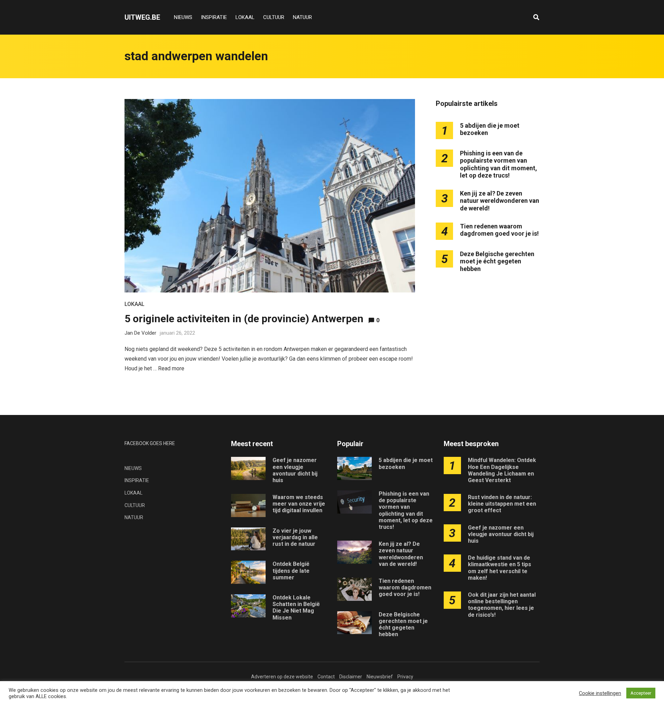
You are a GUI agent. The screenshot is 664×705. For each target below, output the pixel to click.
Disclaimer (350, 676)
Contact (326, 676)
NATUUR (302, 17)
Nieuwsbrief (380, 676)
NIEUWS (183, 17)
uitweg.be (142, 17)
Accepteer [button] (640, 693)
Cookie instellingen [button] (600, 693)
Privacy (405, 676)
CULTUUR (273, 17)
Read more (171, 368)
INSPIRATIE (214, 17)
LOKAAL (245, 17)
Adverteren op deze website (282, 676)
